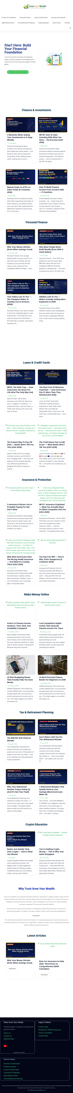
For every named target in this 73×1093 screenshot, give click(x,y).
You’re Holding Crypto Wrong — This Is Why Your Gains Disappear (51, 851)
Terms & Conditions (45, 1033)
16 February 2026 (45, 631)
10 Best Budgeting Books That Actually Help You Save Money (20, 679)
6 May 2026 (43, 146)
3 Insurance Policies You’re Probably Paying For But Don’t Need (19, 507)
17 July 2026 (12, 795)
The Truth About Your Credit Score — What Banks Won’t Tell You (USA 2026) (52, 444)
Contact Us (8, 1036)
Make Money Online (8, 23)
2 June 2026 (12, 143)
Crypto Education (43, 23)
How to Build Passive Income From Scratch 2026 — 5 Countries (51, 189)
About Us (7, 1033)
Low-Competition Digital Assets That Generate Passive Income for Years (51, 625)
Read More (12, 968)
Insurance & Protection (58, 17)
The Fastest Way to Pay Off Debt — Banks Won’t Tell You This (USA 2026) (20, 444)
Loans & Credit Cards (41, 17)
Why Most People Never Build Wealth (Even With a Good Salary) (51, 249)
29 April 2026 (12, 395)
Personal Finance (25, 17)
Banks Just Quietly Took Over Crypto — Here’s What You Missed (19, 851)
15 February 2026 (13, 685)
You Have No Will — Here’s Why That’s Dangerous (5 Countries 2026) (51, 559)
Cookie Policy (43, 1036)
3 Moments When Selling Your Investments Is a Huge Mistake (19, 137)
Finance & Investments (9, 17)
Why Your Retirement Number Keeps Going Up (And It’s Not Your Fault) (18, 789)
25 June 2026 (44, 305)
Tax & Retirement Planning (26, 23)
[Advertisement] (36, 93)
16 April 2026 (44, 450)
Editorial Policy (9, 1039)
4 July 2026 (11, 857)
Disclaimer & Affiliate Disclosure (49, 1030)
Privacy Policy (43, 1027)
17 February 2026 (13, 631)
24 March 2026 (44, 195)
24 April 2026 (44, 398)
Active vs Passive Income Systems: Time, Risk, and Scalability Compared (19, 625)
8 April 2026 (11, 195)
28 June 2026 (44, 857)
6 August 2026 (12, 744)
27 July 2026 (44, 743)
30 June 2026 (12, 308)
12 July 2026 (44, 798)
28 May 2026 (12, 513)
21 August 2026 (13, 253)
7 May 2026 (43, 515)
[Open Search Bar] (70, 28)
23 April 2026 (12, 567)
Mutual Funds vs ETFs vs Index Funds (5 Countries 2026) (19, 189)
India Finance (57, 23)
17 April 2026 (12, 450)
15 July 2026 (44, 255)
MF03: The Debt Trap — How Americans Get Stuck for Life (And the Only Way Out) (20, 389)
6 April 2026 (43, 565)
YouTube (67, 23)
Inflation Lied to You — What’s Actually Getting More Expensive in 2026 (52, 299)
